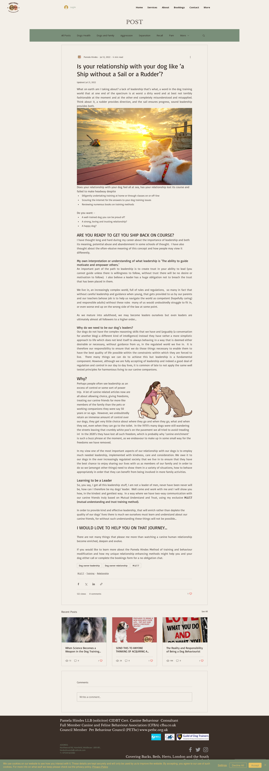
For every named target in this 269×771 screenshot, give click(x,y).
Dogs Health (83, 35)
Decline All (238, 765)
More (183, 35)
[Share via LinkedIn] (93, 584)
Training (90, 573)
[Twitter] (198, 749)
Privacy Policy (100, 767)
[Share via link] (101, 584)
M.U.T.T (136, 565)
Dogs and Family (105, 35)
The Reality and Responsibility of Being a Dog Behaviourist (184, 649)
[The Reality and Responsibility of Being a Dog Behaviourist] (185, 629)
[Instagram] (205, 749)
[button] (203, 35)
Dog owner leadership (89, 565)
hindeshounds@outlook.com (72, 750)
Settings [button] (222, 765)
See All (205, 611)
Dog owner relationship (116, 565)
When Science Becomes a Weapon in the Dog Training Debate (82, 649)
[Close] (265, 765)
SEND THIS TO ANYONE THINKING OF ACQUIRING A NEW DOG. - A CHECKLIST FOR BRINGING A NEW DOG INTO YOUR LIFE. (133, 649)
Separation (144, 35)
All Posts (66, 35)
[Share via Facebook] (78, 584)
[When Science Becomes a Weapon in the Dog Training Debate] (84, 629)
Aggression (126, 35)
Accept (255, 765)
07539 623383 (69, 753)
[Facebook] (190, 749)
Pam (171, 35)
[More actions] (190, 57)
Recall (160, 35)
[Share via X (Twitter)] (86, 584)
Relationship (103, 573)
